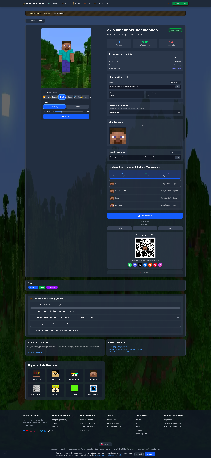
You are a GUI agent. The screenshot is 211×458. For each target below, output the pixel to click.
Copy (177, 87)
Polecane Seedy (113, 423)
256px (145, 228)
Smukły (77, 107)
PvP (52, 430)
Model (45, 102)
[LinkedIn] (45, 430)
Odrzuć (139, 454)
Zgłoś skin (145, 272)
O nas (137, 427)
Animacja (50, 92)
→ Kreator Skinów (34, 352)
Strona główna (35, 13)
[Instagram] (31, 430)
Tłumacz (138, 423)
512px (170, 228)
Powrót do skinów (36, 21)
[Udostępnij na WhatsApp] (130, 265)
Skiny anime (84, 430)
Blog (89, 3)
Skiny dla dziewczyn (87, 427)
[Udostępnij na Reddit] (150, 265)
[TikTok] (34, 430)
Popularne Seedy (114, 427)
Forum (78, 3)
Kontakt (138, 430)
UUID (111, 82)
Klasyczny (54, 107)
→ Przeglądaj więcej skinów (118, 347)
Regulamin (168, 420)
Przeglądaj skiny (86, 420)
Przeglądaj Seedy (114, 420)
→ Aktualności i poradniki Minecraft (121, 352)
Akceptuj (150, 454)
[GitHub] (38, 430)
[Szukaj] (168, 3)
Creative (54, 427)
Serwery (55, 3)
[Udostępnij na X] (140, 265)
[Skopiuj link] (160, 265)
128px (119, 228)
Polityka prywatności (172, 423)
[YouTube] (27, 430)
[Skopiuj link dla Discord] (135, 265)
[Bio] (48, 430)
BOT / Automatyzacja (172, 427)
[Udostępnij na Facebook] (145, 265)
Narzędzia (101, 3)
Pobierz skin (146, 215)
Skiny (67, 3)
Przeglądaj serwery (59, 420)
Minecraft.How (35, 3)
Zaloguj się (181, 3)
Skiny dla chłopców (87, 423)
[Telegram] (41, 430)
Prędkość (48, 112)
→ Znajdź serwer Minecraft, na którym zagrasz (125, 349)
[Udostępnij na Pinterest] (155, 265)
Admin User (176, 68)
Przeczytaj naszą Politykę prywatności (108, 455)
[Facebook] (24, 430)
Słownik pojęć (141, 434)
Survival (54, 423)
